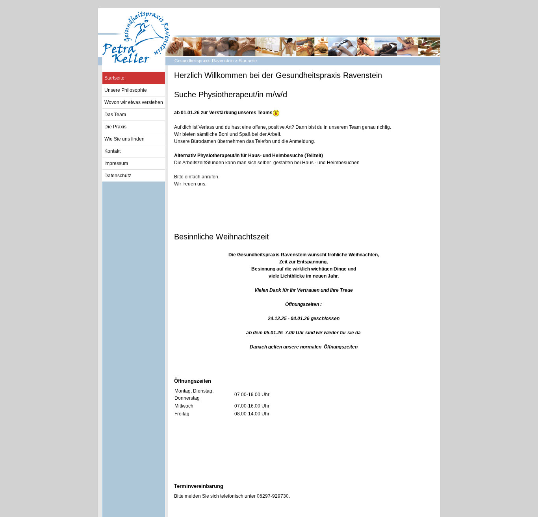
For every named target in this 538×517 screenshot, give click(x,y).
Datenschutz (117, 175)
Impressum (116, 163)
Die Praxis (115, 127)
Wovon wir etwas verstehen (133, 102)
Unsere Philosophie (125, 90)
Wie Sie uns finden (124, 139)
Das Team (115, 114)
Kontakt (112, 151)
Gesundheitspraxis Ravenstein (204, 60)
